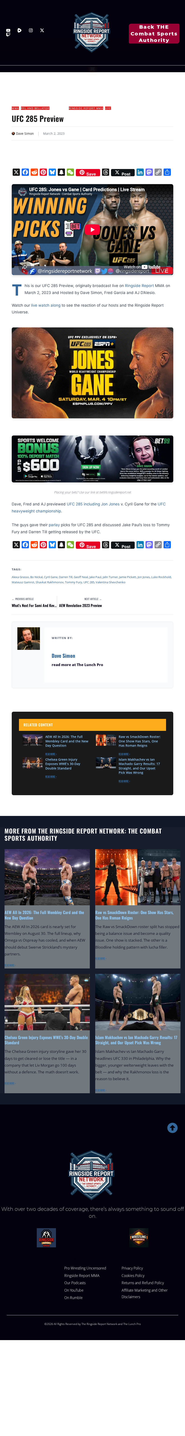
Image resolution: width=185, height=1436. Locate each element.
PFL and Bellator (35, 108)
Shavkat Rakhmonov (50, 582)
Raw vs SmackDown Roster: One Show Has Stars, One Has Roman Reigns (140, 741)
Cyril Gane (51, 577)
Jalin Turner (110, 577)
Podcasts (59, 108)
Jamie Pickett (127, 577)
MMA (15, 108)
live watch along (45, 305)
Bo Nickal (36, 577)
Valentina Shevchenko (110, 582)
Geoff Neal (81, 577)
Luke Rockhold (161, 577)
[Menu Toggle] (92, 69)
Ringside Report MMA (86, 108)
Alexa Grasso (20, 577)
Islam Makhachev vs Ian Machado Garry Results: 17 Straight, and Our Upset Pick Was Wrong (139, 766)
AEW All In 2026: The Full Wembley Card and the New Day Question (66, 741)
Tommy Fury (73, 582)
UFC (108, 108)
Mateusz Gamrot (23, 582)
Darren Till (65, 577)
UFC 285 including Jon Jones (93, 504)
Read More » (51, 754)
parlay (54, 525)
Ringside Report (139, 285)
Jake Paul (95, 577)
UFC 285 (88, 582)
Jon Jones (144, 577)
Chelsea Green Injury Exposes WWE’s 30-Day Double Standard (62, 763)
